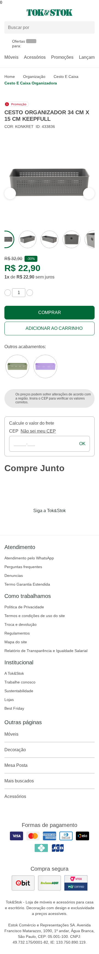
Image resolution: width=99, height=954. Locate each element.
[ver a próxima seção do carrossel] (10, 193)
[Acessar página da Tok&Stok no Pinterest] (57, 522)
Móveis (11, 57)
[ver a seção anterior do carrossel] (89, 193)
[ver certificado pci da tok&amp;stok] (75, 883)
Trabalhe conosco (19, 682)
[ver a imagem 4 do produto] (71, 239)
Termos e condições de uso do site (34, 616)
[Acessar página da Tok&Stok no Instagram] (41, 522)
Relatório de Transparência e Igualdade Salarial (45, 650)
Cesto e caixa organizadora (30, 83)
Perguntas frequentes (23, 567)
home (9, 76)
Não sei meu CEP (38, 431)
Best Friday (14, 708)
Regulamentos (17, 633)
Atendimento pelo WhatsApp (29, 558)
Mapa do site (15, 642)
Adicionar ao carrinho (54, 328)
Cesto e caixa (66, 76)
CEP (13, 431)
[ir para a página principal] (49, 12)
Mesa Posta (16, 765)
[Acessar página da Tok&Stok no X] (72, 522)
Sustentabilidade (18, 691)
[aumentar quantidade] (29, 292)
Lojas (9, 699)
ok (82, 443)
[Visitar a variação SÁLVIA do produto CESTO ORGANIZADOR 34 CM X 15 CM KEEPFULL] (17, 366)
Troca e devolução (20, 624)
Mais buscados (19, 781)
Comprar (49, 312)
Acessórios (35, 57)
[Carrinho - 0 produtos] (91, 12)
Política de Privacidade (24, 607)
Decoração (15, 749)
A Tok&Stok (14, 673)
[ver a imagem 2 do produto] (27, 239)
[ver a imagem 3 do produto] (49, 239)
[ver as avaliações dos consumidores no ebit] (23, 883)
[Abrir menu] (16, 12)
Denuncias (13, 575)
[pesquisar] (88, 27)
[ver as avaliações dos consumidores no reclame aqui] (49, 883)
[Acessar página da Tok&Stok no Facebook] (26, 522)
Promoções (62, 57)
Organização (34, 76)
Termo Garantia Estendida (27, 584)
